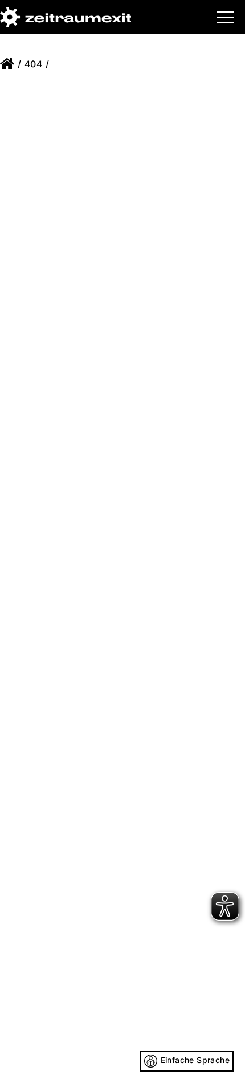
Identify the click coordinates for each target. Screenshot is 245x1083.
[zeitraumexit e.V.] (65, 17)
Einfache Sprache (195, 1060)
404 (33, 64)
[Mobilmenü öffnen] (225, 17)
